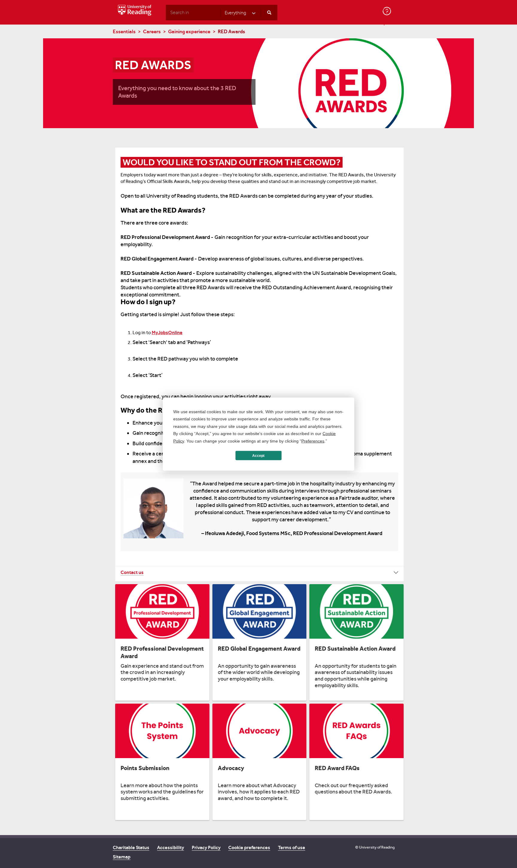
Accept (258, 455)
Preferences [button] (312, 440)
